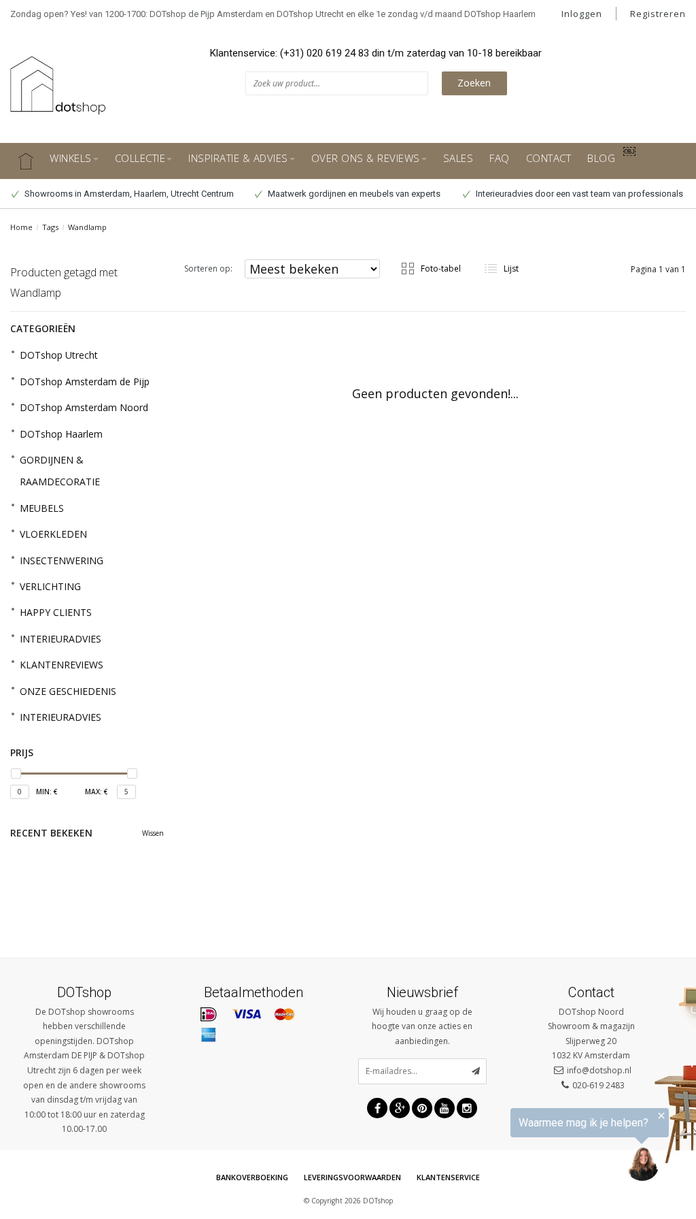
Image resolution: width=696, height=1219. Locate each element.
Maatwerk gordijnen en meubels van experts (353, 194)
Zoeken (474, 82)
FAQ (499, 158)
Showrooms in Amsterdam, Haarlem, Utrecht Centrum (128, 194)
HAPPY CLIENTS (56, 612)
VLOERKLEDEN (53, 533)
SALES (458, 158)
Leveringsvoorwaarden (352, 1177)
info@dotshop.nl (599, 1070)
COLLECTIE (140, 158)
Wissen (153, 833)
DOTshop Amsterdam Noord (84, 407)
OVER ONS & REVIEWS (365, 158)
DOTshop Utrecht (59, 354)
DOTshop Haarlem (61, 433)
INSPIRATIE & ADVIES (238, 158)
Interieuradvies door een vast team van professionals (578, 194)
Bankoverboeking (252, 1177)
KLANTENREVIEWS (61, 664)
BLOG (601, 158)
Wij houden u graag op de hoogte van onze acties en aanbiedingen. (422, 1026)
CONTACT (549, 158)
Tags (50, 227)
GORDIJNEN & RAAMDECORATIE (60, 470)
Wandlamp (87, 227)
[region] (529, 1147)
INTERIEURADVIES (60, 638)
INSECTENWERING (61, 560)
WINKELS (71, 158)
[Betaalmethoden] (209, 1015)
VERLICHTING (50, 586)
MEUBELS (42, 508)
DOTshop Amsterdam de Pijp (85, 381)
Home (21, 227)
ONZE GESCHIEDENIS (68, 691)
